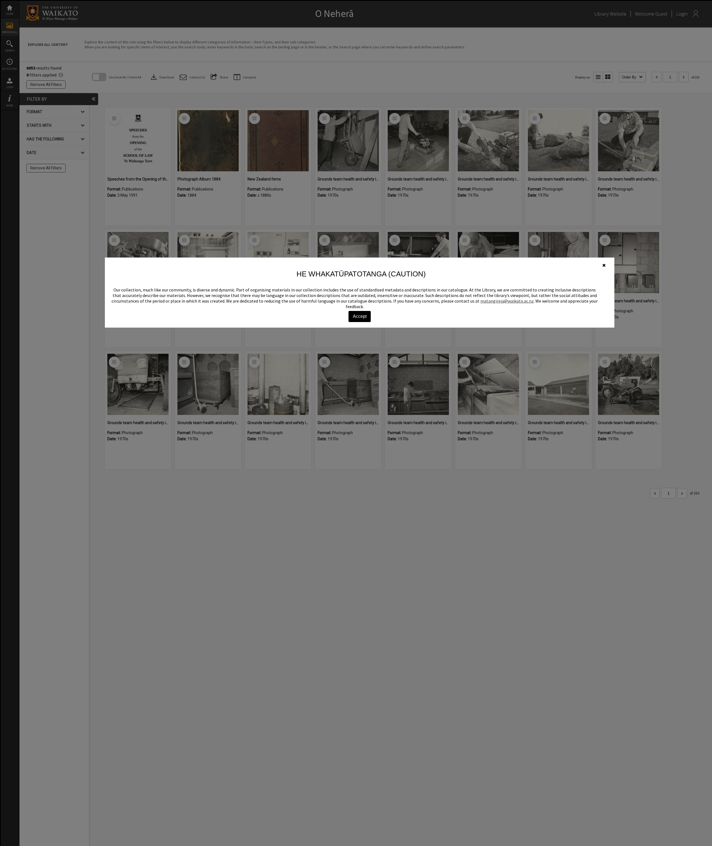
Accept (360, 316)
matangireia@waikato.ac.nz (507, 301)
